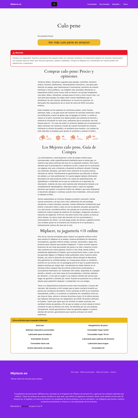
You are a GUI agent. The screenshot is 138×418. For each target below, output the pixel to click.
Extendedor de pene (40, 339)
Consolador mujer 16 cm (98, 334)
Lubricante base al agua (98, 343)
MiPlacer (25, 406)
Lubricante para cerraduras (40, 334)
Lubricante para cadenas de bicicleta (98, 339)
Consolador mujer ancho (98, 330)
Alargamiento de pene (98, 325)
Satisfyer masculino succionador (40, 330)
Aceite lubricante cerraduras (39, 348)
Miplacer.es (16, 4)
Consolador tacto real (40, 343)
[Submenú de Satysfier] (120, 4)
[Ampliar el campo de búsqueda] (54, 4)
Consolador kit (98, 348)
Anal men (40, 325)
